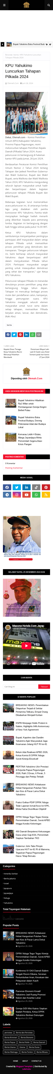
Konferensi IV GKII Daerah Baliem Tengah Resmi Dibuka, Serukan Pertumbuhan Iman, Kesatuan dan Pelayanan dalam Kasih (32, 975)
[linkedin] (26, 487)
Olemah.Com (13, 83)
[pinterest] (46, 487)
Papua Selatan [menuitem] (9, 25)
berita (16, 54)
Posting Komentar (14, 467)
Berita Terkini (27, 1052)
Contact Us (36, 1061)
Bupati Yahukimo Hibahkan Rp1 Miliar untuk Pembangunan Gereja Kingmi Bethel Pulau (32, 405)
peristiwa (8, 1032)
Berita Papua (10, 1042)
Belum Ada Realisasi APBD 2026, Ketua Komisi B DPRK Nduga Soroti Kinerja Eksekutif (32, 755)
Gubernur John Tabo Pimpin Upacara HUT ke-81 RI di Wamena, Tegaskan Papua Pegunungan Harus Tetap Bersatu (33, 851)
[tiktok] (36, 487)
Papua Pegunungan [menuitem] (25, 15)
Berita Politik (24, 1042)
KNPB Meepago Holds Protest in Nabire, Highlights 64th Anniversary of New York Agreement (32, 726)
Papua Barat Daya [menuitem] (30, 36)
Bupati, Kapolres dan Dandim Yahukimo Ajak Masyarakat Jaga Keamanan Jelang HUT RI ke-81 (31, 740)
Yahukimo (8, 903)
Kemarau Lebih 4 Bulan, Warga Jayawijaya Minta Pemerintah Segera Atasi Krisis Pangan (30, 439)
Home (15, 1061)
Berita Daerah (39, 1042)
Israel (6, 883)
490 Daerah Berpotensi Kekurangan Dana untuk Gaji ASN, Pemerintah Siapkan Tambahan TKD (33, 834)
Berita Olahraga (11, 1052)
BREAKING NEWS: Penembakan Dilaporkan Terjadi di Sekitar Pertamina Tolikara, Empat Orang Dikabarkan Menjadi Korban (32, 710)
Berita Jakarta (10, 878)
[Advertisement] (28, 506)
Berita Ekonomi (27, 1037)
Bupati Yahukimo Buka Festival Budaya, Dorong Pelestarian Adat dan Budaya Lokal (32, 422)
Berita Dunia (34, 1047)
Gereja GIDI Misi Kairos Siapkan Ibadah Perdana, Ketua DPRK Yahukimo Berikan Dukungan (31, 1011)
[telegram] (7, 495)
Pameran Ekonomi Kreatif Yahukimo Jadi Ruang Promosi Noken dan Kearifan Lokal (30, 994)
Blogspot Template (24, 1066)
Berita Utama (10, 1047)
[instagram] (17, 495)
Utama (22, 1047)
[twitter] (17, 487)
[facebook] (7, 487)
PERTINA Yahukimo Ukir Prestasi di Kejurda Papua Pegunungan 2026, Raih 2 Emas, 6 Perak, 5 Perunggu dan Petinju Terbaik (32, 771)
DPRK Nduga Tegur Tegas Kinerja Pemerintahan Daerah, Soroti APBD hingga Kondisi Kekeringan (33, 820)
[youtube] (26, 495)
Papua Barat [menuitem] (8, 36)
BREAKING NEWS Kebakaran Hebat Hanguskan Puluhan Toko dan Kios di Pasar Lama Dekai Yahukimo (31, 789)
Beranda (8, 54)
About (25, 1061)
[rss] (46, 495)
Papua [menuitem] (5, 15)
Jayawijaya (8, 893)
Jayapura (8, 888)
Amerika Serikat (11, 873)
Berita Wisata (42, 1052)
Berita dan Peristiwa (24, 1032)
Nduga (7, 898)
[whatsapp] (36, 495)
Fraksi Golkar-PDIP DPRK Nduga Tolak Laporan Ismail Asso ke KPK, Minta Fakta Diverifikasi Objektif (32, 805)
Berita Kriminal (11, 1037)
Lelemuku (26, 1069)
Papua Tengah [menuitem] (30, 25)
